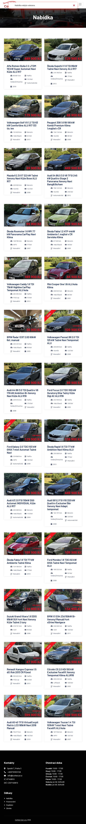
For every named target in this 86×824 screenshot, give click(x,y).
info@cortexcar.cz (15, 776)
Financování (10, 802)
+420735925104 (14, 772)
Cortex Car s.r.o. (21, 820)
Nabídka (9, 798)
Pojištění (9, 805)
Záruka (8, 808)
